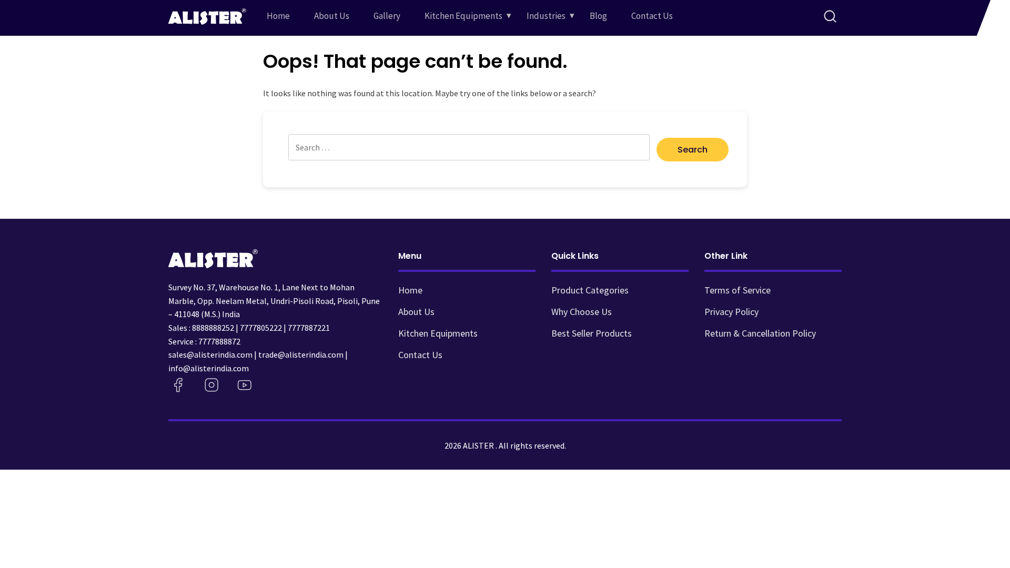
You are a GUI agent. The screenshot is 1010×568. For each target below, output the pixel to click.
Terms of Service (737, 290)
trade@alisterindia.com (301, 354)
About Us (331, 16)
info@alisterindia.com (208, 368)
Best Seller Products (591, 333)
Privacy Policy (731, 312)
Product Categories (590, 290)
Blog (598, 16)
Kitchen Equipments (463, 16)
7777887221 (309, 327)
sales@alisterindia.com (210, 354)
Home (278, 16)
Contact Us (652, 16)
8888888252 (213, 327)
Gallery (386, 16)
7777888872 (219, 341)
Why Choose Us (581, 312)
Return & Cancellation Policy (760, 333)
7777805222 (261, 327)
